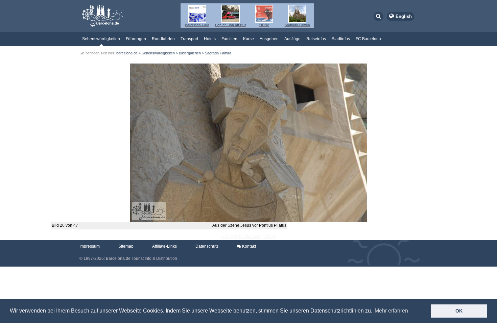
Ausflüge (292, 38)
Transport (189, 38)
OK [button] (459, 311)
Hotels (210, 38)
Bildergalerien (190, 53)
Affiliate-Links (164, 246)
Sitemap (126, 246)
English (404, 16)
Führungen (136, 38)
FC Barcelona (368, 38)
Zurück (227, 236)
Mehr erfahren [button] (391, 311)
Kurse (248, 38)
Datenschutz (206, 246)
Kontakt (248, 246)
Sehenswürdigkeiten (101, 38)
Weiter (270, 236)
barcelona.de (127, 53)
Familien (229, 38)
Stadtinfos (341, 38)
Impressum (89, 246)
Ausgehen (269, 38)
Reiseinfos (316, 38)
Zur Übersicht (249, 236)
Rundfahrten (163, 38)
